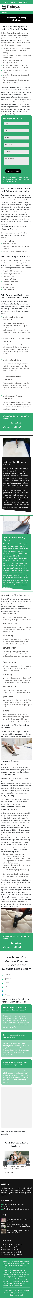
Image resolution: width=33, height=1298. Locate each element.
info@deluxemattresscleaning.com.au (16, 1209)
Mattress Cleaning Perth (11, 1249)
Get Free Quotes (16, 423)
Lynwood (8, 979)
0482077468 (24, 2)
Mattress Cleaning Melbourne (13, 1247)
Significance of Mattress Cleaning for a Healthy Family (18, 1231)
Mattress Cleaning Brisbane (12, 1244)
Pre (5, 1163)
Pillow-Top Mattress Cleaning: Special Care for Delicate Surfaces (18, 1225)
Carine (7, 983)
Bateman (8, 995)
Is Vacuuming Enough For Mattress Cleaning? (19, 1220)
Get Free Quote (10, 2)
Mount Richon (9, 991)
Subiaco (7, 975)
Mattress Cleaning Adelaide (12, 1252)
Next (28, 1163)
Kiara (6, 987)
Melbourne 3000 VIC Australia (13, 1205)
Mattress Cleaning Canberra (12, 1254)
